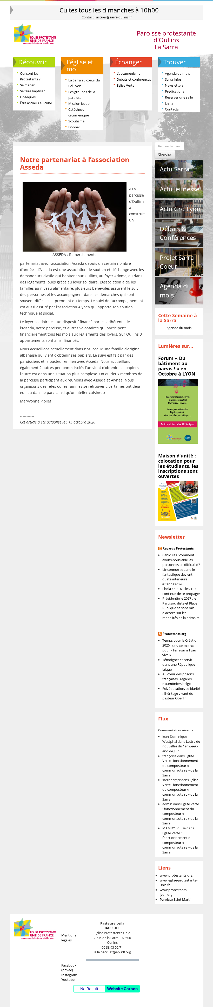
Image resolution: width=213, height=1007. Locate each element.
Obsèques (28, 97)
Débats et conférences (134, 79)
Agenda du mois (177, 73)
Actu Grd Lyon (180, 208)
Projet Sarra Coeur (177, 261)
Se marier (27, 85)
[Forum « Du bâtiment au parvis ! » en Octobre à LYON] (178, 410)
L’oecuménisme (128, 73)
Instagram (69, 975)
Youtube (68, 979)
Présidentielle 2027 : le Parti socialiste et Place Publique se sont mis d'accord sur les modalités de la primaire (180, 608)
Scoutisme (76, 121)
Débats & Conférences (178, 233)
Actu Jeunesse (179, 189)
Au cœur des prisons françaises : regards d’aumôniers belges (178, 679)
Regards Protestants (178, 548)
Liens (169, 103)
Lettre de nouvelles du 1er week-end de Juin (181, 746)
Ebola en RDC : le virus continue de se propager (181, 591)
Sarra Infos (173, 79)
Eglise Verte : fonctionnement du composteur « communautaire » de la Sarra (180, 765)
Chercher (165, 154)
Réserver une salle (179, 97)
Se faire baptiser (32, 91)
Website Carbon (122, 988)
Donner (74, 127)
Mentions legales (68, 937)
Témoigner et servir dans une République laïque (178, 664)
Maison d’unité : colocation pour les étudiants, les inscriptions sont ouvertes (178, 466)
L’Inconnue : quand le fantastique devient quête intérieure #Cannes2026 (178, 576)
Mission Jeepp (79, 103)
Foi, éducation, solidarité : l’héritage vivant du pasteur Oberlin (181, 693)
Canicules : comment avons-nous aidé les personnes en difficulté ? (181, 560)
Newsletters (174, 85)
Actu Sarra (174, 169)
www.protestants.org (176, 875)
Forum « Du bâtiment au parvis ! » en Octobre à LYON (176, 366)
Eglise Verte (125, 85)
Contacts (172, 109)
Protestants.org (174, 633)
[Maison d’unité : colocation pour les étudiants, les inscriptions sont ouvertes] (178, 500)
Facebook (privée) (68, 968)
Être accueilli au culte (36, 103)
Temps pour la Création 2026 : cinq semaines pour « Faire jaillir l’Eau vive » (180, 647)
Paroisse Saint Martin (176, 899)
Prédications (174, 91)
